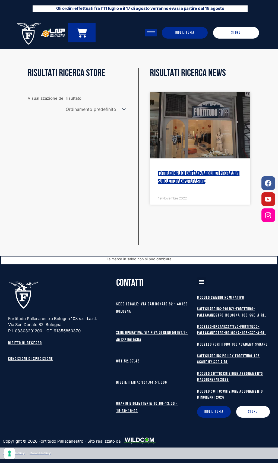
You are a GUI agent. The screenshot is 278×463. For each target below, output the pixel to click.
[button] (201, 281)
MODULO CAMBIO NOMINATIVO (220, 298)
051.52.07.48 (128, 361)
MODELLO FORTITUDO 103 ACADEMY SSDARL (232, 345)
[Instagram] (268, 215)
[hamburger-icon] (151, 32)
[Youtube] (268, 199)
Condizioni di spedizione (30, 359)
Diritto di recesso (25, 343)
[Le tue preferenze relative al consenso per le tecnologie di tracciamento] (9, 453)
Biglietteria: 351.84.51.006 (141, 383)
